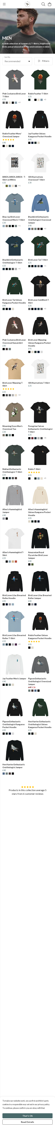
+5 (45, 100)
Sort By (7, 57)
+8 (45, 438)
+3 (19, 102)
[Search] (43, 4)
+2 (19, 395)
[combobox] (17, 61)
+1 (19, 186)
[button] (29, 61)
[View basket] (49, 4)
